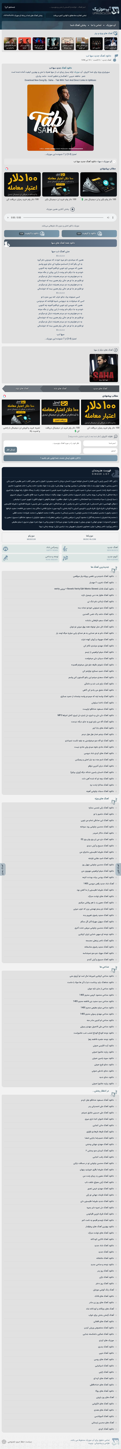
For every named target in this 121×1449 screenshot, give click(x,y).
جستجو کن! (10, 7)
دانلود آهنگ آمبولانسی (104, 1416)
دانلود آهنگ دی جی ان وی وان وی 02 (97, 839)
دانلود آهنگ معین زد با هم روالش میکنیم (96, 902)
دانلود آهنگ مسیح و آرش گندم (100, 959)
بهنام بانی (59, 485)
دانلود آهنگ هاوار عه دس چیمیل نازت (97, 595)
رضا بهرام (18, 490)
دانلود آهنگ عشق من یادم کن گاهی (98, 690)
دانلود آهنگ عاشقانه (105, 1258)
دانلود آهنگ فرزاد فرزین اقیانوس (100, 1214)
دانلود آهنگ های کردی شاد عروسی (99, 753)
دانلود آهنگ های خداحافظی (102, 1384)
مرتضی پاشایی (68, 517)
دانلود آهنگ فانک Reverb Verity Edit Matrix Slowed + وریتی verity (84, 588)
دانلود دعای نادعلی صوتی (103, 1071)
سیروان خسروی (16, 494)
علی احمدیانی (96, 504)
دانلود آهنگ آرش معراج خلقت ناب (99, 1182)
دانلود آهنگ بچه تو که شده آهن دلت (98, 778)
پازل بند (51, 485)
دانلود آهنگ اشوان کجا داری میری (99, 1119)
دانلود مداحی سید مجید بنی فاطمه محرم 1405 (93, 1001)
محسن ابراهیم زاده (96, 512)
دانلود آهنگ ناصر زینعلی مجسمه (100, 940)
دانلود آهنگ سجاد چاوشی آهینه (100, 791)
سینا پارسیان (111, 499)
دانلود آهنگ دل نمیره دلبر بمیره (100, 1207)
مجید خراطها (11, 508)
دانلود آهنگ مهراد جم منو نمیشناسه (98, 953)
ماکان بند (36, 508)
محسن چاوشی (82, 512)
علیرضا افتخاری (24, 504)
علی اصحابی (84, 504)
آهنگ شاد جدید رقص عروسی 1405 (99, 883)
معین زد (7, 517)
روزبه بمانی (91, 494)
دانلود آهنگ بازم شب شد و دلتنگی (99, 683)
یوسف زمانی (48, 526)
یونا (40, 526)
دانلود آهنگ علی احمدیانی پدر (101, 1106)
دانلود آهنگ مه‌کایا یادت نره (102, 785)
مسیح (15, 517)
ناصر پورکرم (111, 526)
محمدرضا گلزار (94, 517)
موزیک (77, 72)
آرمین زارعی (103, 481)
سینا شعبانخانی (86, 499)
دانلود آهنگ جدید (106, 1251)
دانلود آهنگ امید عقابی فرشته (101, 858)
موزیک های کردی (106, 1340)
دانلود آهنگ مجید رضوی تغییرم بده (98, 915)
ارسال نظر (11, 449)
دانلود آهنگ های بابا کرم (103, 728)
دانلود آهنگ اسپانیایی (104, 1365)
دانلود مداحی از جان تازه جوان (101, 988)
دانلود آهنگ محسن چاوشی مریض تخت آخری (94, 928)
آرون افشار (93, 481)
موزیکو (31, 537)
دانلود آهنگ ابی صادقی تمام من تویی (97, 820)
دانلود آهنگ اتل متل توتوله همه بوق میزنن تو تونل (92, 626)
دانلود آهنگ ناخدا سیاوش (102, 702)
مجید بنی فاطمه (24, 508)
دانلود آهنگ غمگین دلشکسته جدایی (98, 1334)
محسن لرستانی (68, 512)
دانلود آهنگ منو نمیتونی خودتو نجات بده (96, 607)
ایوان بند (95, 485)
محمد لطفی (17, 512)
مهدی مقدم (74, 522)
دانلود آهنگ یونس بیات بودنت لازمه (98, 877)
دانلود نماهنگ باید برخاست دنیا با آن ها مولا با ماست (90, 982)
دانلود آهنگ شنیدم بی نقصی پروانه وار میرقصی (93, 576)
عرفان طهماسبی (110, 504)
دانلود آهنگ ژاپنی (106, 1372)
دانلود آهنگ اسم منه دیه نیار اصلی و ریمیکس (94, 759)
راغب (37, 490)
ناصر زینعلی (100, 526)
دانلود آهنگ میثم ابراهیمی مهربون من (97, 871)
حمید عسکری (68, 490)
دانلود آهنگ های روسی (104, 1359)
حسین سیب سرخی (93, 490)
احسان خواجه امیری (80, 481)
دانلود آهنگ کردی (106, 1429)
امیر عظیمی (20, 481)
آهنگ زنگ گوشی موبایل (103, 1289)
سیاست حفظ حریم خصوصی (20, 1441)
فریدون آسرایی (79, 508)
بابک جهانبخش (85, 485)
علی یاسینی (36, 504)
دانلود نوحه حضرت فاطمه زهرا (101, 1039)
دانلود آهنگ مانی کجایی (103, 1125)
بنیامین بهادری (71, 485)
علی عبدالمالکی (60, 504)
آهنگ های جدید (100, 388)
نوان (92, 526)
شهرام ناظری (38, 499)
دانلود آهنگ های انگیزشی (103, 1403)
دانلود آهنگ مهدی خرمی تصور (101, 1188)
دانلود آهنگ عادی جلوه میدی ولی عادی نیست (94, 747)
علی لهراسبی (47, 504)
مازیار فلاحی (46, 508)
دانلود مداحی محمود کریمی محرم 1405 (96, 995)
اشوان (42, 481)
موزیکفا (89, 537)
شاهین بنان (73, 499)
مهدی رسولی (85, 522)
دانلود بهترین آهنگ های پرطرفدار (100, 1226)
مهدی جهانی (97, 522)
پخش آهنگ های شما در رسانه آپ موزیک (28, 15)
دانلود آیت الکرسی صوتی (103, 1045)
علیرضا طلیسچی (10, 504)
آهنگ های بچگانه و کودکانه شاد (100, 1308)
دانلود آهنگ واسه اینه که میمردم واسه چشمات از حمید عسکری (87, 696)
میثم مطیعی (17, 522)
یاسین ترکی (59, 526)
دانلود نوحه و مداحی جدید (102, 1264)
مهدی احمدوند (110, 522)
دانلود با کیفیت (86, 233)
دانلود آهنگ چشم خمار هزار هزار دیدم (98, 734)
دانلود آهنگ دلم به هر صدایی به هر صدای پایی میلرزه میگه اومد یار (85, 633)
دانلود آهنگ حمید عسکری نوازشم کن (98, 671)
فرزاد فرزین (90, 508)
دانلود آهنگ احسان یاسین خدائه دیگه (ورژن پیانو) (92, 772)
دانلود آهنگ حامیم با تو (104, 814)
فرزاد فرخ (100, 508)
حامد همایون (20, 485)
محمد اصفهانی (43, 512)
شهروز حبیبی (26, 499)
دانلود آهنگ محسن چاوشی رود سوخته (97, 826)
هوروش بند (70, 526)
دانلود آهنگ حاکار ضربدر (103, 833)
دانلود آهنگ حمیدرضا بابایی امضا (99, 1138)
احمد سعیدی (52, 481)
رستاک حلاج (28, 490)
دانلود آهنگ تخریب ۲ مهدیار (101, 582)
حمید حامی (80, 490)
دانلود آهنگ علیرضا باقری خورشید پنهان (97, 1169)
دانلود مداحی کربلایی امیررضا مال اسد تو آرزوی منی (92, 976)
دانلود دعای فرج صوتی (104, 1064)
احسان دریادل (64, 481)
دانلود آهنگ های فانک (104, 1296)
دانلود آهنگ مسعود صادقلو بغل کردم (97, 1100)
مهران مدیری (28, 522)
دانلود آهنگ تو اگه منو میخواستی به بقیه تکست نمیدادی (89, 740)
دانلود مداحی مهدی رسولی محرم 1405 (97, 1014)
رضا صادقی (111, 494)
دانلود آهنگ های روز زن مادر (101, 1302)
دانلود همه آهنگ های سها (63, 243)
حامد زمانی (31, 485)
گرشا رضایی (67, 508)
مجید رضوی (111, 512)
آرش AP (113, 481)
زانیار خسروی (80, 494)
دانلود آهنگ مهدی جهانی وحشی (100, 1144)
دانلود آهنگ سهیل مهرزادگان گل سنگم (97, 921)
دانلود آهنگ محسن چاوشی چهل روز (98, 864)
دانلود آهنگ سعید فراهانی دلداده (99, 620)
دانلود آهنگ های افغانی (104, 1321)
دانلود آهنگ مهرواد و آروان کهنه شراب (97, 639)
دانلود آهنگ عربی (106, 1353)
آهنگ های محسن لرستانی (103, 1422)
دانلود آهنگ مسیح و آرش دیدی (100, 845)
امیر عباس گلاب (33, 481)
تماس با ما (96, 25)
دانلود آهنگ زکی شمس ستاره (101, 807)
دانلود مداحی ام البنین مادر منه (100, 1020)
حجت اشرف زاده (109, 490)
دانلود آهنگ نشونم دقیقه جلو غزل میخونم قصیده (92, 664)
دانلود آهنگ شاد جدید (104, 1245)
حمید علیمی (56, 490)
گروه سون (57, 508)
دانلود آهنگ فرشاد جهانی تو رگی (100, 1195)
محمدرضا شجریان (109, 517)
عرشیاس (16, 499)
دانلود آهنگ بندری (106, 1346)
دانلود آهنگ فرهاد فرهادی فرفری (100, 1131)
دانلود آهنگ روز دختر (105, 1283)
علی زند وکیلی (72, 504)
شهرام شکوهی (49, 499)
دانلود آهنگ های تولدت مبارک (101, 896)
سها (100, 161)
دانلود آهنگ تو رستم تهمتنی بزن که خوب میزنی (93, 909)
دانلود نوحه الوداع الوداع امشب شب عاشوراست (94, 1033)
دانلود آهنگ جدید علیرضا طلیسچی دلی (97, 1201)
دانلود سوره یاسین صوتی (103, 1058)
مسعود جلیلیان (39, 517)
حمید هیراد (45, 490)
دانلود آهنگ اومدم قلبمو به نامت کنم (98, 1220)
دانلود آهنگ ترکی (106, 1277)
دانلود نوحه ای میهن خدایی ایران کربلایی (96, 934)
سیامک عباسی (44, 494)
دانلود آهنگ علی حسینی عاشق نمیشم (98, 1112)
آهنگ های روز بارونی (105, 1397)
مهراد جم (38, 522)
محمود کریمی (81, 517)
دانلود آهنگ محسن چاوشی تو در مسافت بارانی (93, 1163)
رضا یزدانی (101, 494)
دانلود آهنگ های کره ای (104, 1378)
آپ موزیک (106, 10)
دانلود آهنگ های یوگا (104, 1391)
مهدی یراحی (49, 522)
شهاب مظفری (62, 499)
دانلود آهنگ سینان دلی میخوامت (99, 658)
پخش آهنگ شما (78, 25)
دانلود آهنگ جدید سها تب (98, 56)
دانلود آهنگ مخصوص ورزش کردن (99, 1327)
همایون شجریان (82, 526)
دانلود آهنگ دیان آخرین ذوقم (101, 766)
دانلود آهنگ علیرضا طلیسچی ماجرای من (97, 852)
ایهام (103, 485)
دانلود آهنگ (67, 68)
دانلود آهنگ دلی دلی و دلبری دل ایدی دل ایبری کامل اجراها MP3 (86, 715)
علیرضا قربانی (111, 508)
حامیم (10, 485)
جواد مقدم (42, 485)
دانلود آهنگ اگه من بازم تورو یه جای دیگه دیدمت (92, 721)
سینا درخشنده (99, 499)
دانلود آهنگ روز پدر (105, 1270)
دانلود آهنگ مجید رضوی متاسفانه (99, 947)
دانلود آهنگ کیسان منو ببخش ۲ (100, 1150)
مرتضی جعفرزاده (54, 517)
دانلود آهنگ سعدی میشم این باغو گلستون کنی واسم (91, 677)
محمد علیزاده (29, 512)
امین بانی (10, 481)
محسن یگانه (55, 512)
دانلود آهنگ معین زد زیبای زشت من (98, 1176)
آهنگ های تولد (21, 388)
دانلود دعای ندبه (106, 1077)
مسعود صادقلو (26, 517)
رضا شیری (10, 490)
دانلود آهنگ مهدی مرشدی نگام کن (99, 645)
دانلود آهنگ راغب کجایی (103, 1157)
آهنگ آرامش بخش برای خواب (101, 1315)
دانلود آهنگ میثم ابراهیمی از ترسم (99, 652)
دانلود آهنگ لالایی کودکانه (102, 1239)
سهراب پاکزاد (56, 494)
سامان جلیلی (68, 494)
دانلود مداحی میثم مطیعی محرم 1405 (97, 1007)
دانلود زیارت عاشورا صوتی (103, 1052)
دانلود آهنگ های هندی (104, 1410)
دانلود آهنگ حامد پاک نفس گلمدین (98, 614)
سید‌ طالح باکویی (30, 494)
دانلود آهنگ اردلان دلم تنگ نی (100, 601)
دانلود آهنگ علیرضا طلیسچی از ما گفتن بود (95, 890)
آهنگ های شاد (60, 388)
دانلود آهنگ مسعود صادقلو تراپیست (98, 709)
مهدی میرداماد (61, 522)
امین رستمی (111, 485)
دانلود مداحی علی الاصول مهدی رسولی (97, 1026)
